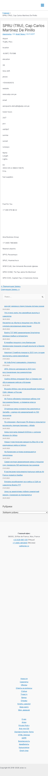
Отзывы (24, 701)
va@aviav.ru (24, 546)
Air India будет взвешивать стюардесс (20, 362)
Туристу (24, 694)
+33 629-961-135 (20, 540)
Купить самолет (24, 704)
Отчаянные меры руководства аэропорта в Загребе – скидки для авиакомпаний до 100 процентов (21, 412)
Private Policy (24, 725)
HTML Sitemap (24, 735)
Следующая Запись (10, 289)
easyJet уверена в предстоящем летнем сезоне (24, 306)
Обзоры (24, 685)
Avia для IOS (24, 729)
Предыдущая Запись (11, 286)
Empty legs (24, 751)
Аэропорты (7, 34)
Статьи (24, 691)
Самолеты (24, 682)
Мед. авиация (24, 710)
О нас (24, 719)
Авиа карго (24, 707)
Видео (24, 698)
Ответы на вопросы (24, 688)
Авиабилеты (24, 744)
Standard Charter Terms (24, 732)
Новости (24, 679)
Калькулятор (24, 747)
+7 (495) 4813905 (20, 543)
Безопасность (24, 741)
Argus (24, 722)
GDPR (24, 738)
